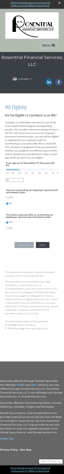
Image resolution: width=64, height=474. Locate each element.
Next (42, 245)
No (10, 203)
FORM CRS (7, 438)
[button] (48, 45)
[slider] (32, 169)
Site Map (25, 449)
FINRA (20, 384)
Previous (24, 245)
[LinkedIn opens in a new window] (48, 84)
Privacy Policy (9, 449)
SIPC (33, 384)
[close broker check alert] (59, 3)
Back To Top (49, 461)
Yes (11, 197)
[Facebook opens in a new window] (58, 84)
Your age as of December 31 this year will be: (30, 164)
